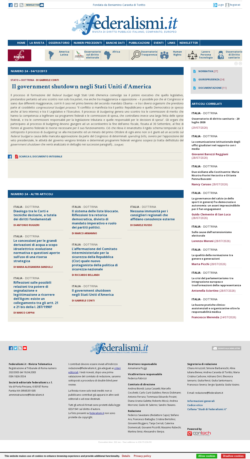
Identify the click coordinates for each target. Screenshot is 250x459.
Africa (115, 51)
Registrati (234, 4)
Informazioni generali (201, 401)
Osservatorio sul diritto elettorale (91, 54)
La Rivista (36, 43)
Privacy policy (141, 456)
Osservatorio (59, 43)
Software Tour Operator (125, 447)
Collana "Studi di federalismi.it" (207, 409)
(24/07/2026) (214, 317)
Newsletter (188, 43)
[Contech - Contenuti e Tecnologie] (199, 433)
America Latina (63, 53)
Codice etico (195, 405)
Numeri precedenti (88, 43)
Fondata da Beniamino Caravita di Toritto (119, 5)
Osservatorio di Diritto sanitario (233, 54)
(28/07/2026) (210, 156)
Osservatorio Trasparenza (148, 53)
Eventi (158, 43)
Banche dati (115, 43)
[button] (218, 5)
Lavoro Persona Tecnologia (205, 54)
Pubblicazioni (139, 43)
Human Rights (176, 53)
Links (171, 43)
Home (21, 43)
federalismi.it (97, 413)
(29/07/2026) (200, 127)
